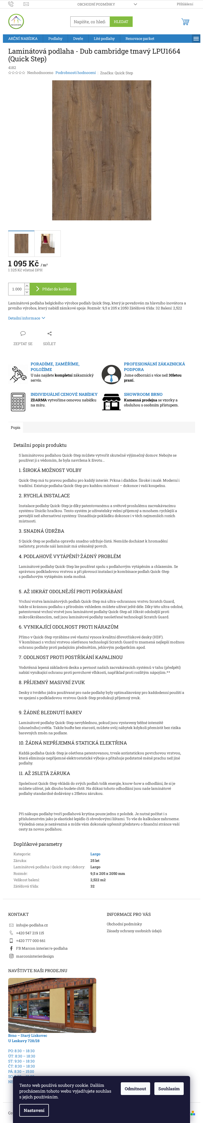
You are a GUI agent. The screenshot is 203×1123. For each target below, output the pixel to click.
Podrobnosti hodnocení (76, 72)
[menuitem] (23, 38)
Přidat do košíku (56, 288)
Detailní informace (24, 318)
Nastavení (34, 1110)
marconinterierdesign (35, 956)
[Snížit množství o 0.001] (27, 292)
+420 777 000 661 (30, 940)
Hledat (121, 21)
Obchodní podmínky (96, 4)
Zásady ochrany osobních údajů (134, 930)
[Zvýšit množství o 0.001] (27, 286)
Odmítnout (135, 1088)
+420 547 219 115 (30, 932)
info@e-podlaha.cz (32, 924)
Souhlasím (169, 1088)
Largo (95, 853)
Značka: (116, 72)
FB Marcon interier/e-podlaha (42, 948)
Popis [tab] (15, 427)
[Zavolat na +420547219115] (16, 3)
